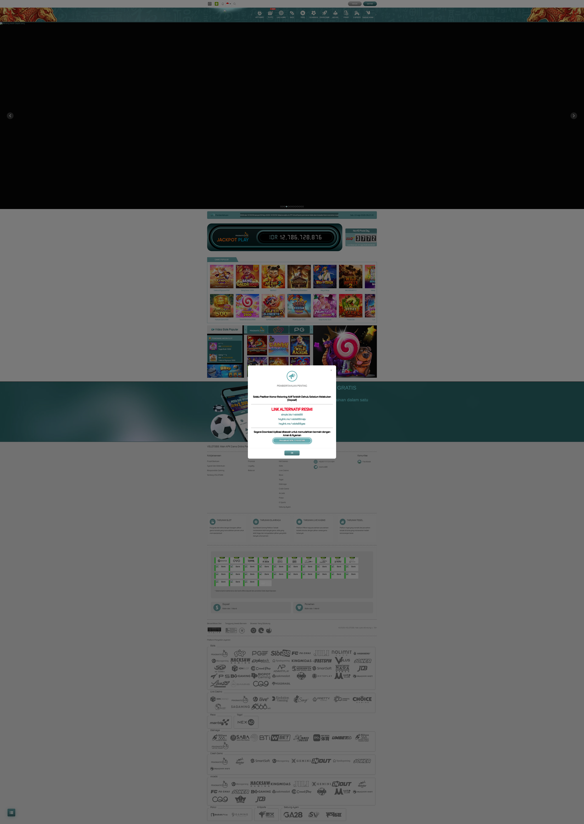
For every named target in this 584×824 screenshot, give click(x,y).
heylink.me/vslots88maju (292, 419)
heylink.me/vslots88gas (292, 423)
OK (292, 453)
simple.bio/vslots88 (292, 414)
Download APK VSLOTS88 (292, 440)
